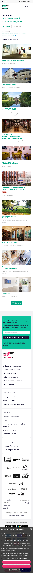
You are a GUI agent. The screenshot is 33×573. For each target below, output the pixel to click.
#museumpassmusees (16, 515)
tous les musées (10, 18)
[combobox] (31, 529)
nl (2, 1)
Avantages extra (9, 434)
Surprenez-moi (5, 33)
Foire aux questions (10, 377)
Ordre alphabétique (15, 33)
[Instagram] (28, 503)
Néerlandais (7, 500)
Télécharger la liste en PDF (10, 39)
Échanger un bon (9, 373)
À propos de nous (9, 430)
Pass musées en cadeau (12, 370)
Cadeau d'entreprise (10, 446)
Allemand (6, 505)
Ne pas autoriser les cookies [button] (16, 566)
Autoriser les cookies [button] (16, 562)
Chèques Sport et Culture (12, 381)
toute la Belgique (13, 21)
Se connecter (25, 1)
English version (8, 384)
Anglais (5, 508)
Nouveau (24, 33)
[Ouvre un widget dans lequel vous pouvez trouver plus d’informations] (25, 570)
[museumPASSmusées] (5, 7)
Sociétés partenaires (11, 450)
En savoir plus (23, 558)
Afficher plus (16, 303)
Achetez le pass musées (12, 366)
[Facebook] (26, 503)
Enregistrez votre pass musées (14, 397)
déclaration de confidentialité (11, 343)
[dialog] (16, 550)
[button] (16, 570)
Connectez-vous (9, 401)
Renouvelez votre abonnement (14, 404)
